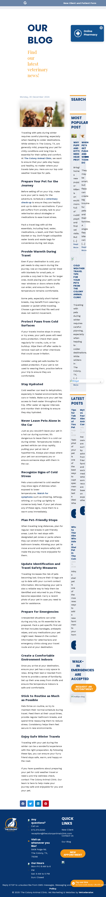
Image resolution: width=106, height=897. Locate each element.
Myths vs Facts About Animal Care (84, 417)
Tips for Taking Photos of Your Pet (75, 418)
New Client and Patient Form (79, 3)
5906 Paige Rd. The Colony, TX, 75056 (39, 853)
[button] (23, 803)
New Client (67, 829)
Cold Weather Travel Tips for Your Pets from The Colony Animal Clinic (79, 281)
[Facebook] (19, 3)
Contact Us (67, 835)
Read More (73, 245)
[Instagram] (31, 3)
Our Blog (66, 841)
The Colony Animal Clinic (37, 158)
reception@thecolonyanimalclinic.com (51, 833)
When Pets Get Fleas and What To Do (85, 152)
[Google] (25, 3)
